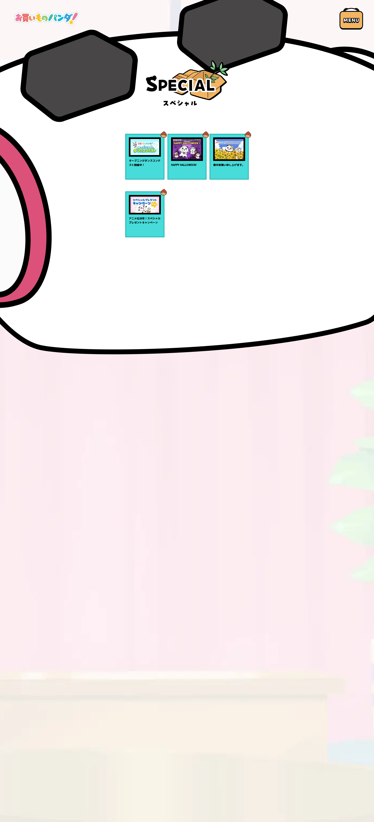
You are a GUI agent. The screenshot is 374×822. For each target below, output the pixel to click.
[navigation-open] (351, 19)
